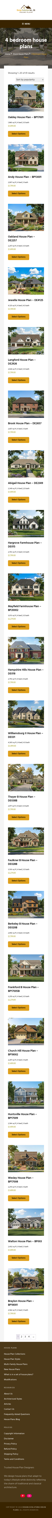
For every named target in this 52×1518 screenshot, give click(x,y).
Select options (18, 134)
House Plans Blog (12, 1419)
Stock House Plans (21, 54)
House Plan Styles (12, 1359)
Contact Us (9, 1409)
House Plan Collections (14, 1354)
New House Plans (12, 1369)
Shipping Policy (11, 1454)
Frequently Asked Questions (17, 1414)
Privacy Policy (10, 1444)
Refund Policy (10, 1449)
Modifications (10, 1379)
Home (7, 54)
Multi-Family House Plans (15, 1364)
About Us (8, 1394)
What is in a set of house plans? (18, 1374)
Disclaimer (9, 1438)
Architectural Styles (13, 1399)
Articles (7, 1404)
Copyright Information (14, 1433)
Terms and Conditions (14, 1459)
